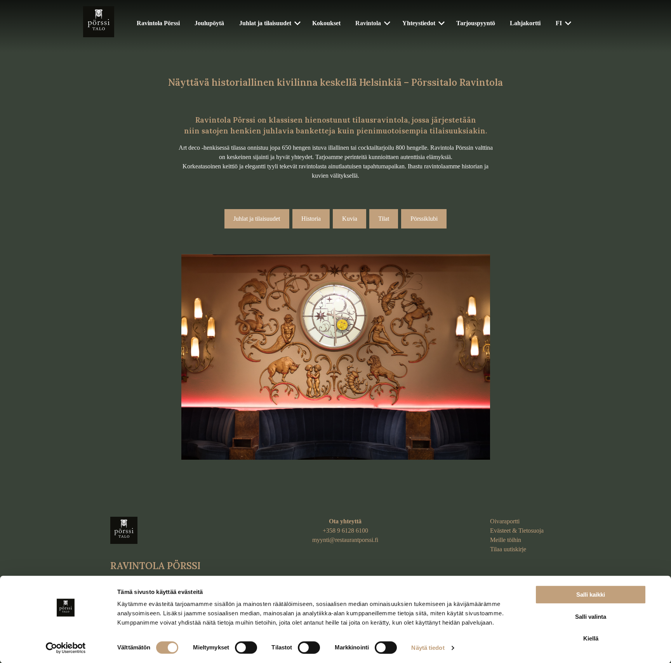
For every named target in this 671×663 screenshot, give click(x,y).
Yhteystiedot (418, 23)
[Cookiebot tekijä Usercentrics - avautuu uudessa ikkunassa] (66, 648)
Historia (311, 218)
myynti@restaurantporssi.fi (345, 540)
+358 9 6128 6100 (345, 530)
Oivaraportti (505, 521)
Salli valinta (590, 616)
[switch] (246, 647)
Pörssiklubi (424, 218)
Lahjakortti (525, 23)
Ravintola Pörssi (158, 23)
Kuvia (349, 218)
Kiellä (590, 638)
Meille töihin (505, 540)
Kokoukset (326, 23)
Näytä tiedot (427, 647)
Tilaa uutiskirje (508, 549)
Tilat (383, 218)
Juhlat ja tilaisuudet (265, 23)
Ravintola (368, 23)
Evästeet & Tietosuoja (517, 530)
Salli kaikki (590, 594)
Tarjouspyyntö (475, 23)
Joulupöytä (209, 23)
